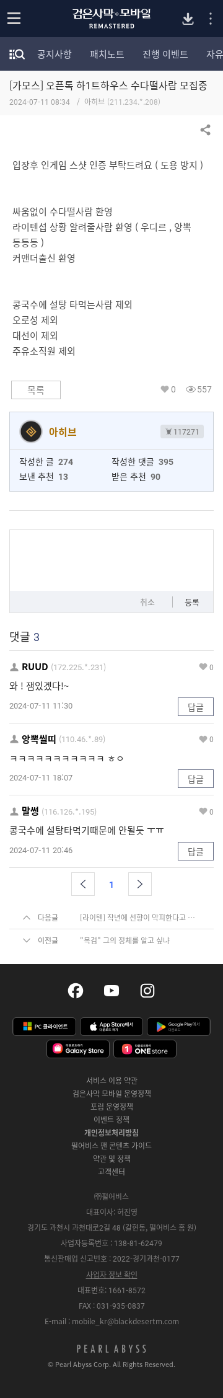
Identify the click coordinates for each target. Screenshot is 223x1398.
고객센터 (111, 1171)
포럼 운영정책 (111, 1106)
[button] (83, 884)
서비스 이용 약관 (112, 1080)
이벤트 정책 (111, 1119)
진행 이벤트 (165, 54)
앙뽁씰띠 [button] (39, 739)
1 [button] (111, 884)
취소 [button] (147, 602)
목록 (36, 390)
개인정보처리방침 (111, 1132)
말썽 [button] (30, 811)
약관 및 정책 (112, 1158)
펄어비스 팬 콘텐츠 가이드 (111, 1145)
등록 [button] (192, 602)
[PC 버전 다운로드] (188, 19)
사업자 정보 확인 (112, 1274)
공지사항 (54, 54)
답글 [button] (196, 707)
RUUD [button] (35, 666)
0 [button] (173, 389)
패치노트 (107, 54)
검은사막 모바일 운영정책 (111, 1093)
